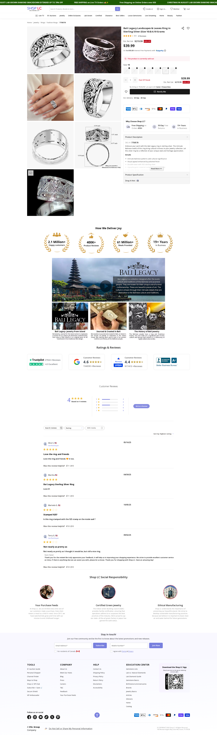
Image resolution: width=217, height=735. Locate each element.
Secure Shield (32, 691)
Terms (124, 651)
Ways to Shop (32, 680)
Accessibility (97, 688)
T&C (61, 688)
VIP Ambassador (33, 695)
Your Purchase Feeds (68, 695)
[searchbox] (51, 428)
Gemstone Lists (132, 669)
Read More (155, 169)
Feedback (63, 691)
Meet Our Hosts (66, 673)
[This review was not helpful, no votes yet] (71, 466)
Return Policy (98, 680)
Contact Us (97, 669)
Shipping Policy (99, 673)
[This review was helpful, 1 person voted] (67, 466)
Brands (129, 688)
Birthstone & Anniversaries (136, 684)
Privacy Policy (98, 676)
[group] (50, 192)
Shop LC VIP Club (33, 684)
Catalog (129, 706)
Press (62, 680)
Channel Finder (33, 676)
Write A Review (141, 406)
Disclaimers (97, 684)
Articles (129, 695)
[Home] (38, 9)
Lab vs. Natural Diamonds (136, 673)
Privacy (130, 651)
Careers (63, 684)
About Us (63, 669)
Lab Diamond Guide (133, 676)
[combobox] (82, 9)
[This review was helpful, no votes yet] (67, 526)
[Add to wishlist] (188, 28)
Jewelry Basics (131, 691)
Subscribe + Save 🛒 (34, 688)
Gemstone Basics (132, 680)
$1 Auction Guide (33, 669)
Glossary (129, 699)
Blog (61, 676)
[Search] (117, 9)
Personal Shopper (34, 673)
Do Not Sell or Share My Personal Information (70, 728)
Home (128, 703)
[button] (165, 50)
